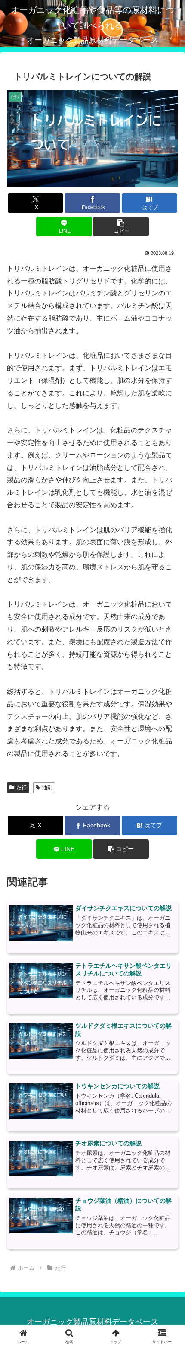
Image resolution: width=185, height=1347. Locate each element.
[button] (120, 226)
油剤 (47, 788)
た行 (21, 788)
